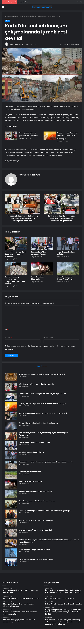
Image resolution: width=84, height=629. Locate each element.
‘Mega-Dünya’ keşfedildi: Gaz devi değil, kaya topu (39, 423)
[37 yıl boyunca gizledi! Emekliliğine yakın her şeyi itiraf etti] (11, 377)
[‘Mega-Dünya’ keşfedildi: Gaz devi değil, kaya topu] (11, 426)
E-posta (8, 338)
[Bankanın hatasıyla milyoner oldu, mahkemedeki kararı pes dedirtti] (16, 268)
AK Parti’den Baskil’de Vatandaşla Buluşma (36, 520)
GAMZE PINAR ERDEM (16, 44)
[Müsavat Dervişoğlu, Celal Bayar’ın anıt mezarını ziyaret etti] (16, 243)
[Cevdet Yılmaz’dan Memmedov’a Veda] (42, 243)
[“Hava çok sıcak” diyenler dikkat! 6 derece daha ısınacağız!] (50, 136)
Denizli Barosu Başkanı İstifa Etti (66, 253)
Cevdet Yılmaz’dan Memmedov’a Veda (38, 253)
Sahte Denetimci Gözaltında (37, 278)
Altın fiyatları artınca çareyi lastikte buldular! (37, 384)
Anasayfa (9, 16)
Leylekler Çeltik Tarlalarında (30, 472)
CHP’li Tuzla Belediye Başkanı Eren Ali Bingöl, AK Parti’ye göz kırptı (45, 511)
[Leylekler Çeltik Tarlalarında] (11, 475)
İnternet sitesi (48, 338)
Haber (16, 16)
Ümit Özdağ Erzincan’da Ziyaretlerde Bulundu (37, 501)
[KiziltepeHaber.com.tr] (42, 6)
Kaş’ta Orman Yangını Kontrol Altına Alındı (65, 278)
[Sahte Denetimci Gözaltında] (42, 268)
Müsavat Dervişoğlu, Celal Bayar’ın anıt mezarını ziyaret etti (15, 254)
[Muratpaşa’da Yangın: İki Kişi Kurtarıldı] (11, 552)
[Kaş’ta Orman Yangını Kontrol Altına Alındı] (68, 268)
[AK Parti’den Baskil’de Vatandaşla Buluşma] (11, 523)
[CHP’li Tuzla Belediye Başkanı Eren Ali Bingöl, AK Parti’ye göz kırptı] (11, 514)
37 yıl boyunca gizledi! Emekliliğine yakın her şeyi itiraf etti (42, 374)
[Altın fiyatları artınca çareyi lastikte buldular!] (11, 136)
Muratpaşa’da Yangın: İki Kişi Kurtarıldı (34, 549)
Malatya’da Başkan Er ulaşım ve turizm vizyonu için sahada (37, 2)
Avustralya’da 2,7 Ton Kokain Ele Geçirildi (35, 530)
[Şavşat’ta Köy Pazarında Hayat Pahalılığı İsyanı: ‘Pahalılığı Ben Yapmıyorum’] (11, 436)
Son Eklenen (42, 366)
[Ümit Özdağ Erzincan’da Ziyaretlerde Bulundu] (11, 504)
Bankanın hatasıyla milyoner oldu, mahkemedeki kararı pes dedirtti (15, 280)
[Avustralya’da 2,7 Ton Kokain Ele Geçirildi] (11, 533)
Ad (6, 329)
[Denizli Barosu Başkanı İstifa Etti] (68, 243)
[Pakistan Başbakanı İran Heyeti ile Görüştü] (11, 562)
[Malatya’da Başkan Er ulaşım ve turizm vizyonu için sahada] (11, 397)
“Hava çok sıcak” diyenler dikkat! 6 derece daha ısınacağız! (67, 136)
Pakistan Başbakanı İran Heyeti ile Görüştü (36, 559)
